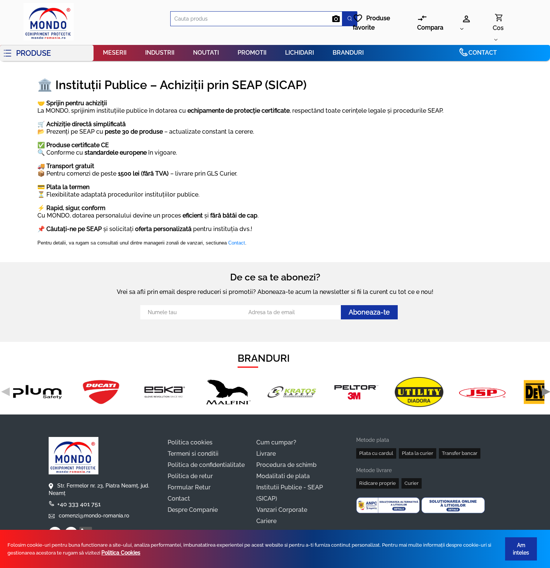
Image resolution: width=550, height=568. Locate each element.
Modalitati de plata (283, 476)
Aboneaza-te (369, 312)
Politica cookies (190, 442)
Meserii (114, 52)
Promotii (252, 52)
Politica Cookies (120, 553)
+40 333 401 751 (79, 504)
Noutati (206, 52)
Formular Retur (189, 487)
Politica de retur (190, 476)
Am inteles (521, 549)
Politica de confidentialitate (206, 464)
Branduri (348, 52)
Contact (482, 52)
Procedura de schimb (286, 464)
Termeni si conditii (193, 453)
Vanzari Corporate (281, 509)
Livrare (266, 453)
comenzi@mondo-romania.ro (93, 516)
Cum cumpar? (276, 442)
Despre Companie (193, 509)
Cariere (266, 521)
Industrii (159, 52)
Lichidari (299, 52)
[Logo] (47, 22)
